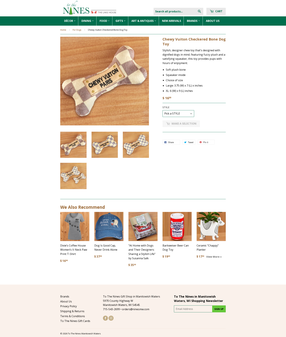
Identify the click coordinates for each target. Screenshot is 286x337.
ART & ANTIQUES (142, 21)
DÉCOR (69, 21)
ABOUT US (212, 21)
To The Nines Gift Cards (75, 321)
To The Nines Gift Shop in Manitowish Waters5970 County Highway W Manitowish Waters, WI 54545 (131, 301)
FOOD (104, 21)
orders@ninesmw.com (135, 309)
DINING (86, 21)
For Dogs (77, 29)
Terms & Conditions (72, 316)
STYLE (166, 107)
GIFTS (120, 21)
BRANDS (192, 21)
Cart (218, 11)
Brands (64, 296)
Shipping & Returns (72, 311)
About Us (66, 301)
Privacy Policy (68, 306)
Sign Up (219, 309)
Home (63, 29)
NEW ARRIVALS (171, 21)
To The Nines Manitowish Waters (84, 333)
